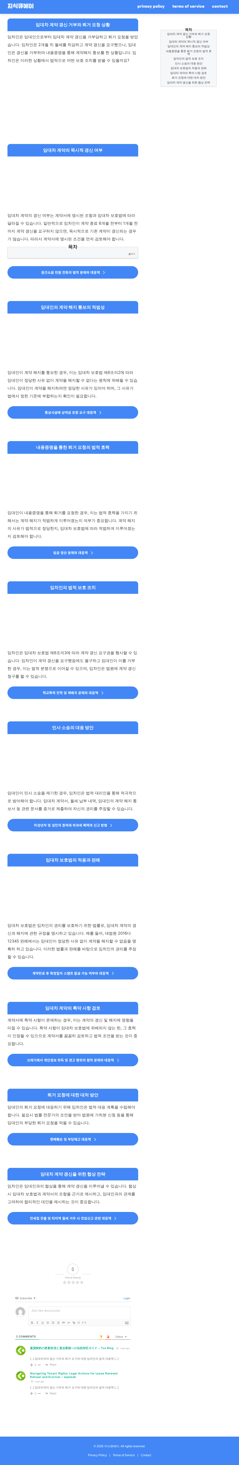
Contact (146, 1455)
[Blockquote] (63, 1322)
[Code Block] (68, 1322)
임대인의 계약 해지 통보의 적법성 (188, 46)
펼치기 (131, 253)
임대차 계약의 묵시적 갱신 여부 (188, 41)
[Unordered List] (58, 1322)
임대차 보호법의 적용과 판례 (189, 68)
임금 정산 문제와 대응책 (70, 552)
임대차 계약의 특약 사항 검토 (188, 73)
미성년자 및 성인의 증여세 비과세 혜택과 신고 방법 (70, 825)
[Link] (74, 1322)
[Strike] (47, 1322)
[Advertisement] (72, 94)
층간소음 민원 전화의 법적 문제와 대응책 (70, 272)
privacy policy (151, 7)
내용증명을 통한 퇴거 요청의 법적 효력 (189, 52)
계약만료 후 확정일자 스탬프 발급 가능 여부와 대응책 (70, 973)
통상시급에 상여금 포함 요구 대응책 (70, 412)
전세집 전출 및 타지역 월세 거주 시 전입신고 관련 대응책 (70, 1218)
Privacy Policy (97, 1455)
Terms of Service (124, 1455)
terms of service (188, 7)
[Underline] (42, 1322)
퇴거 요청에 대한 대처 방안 (189, 77)
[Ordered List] (53, 1322)
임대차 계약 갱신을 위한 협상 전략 (188, 82)
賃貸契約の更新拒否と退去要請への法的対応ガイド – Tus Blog (72, 1348)
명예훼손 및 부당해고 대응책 (70, 1139)
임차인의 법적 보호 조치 (188, 58)
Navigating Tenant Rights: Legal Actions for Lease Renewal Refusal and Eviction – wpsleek (74, 1375)
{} (78, 1322)
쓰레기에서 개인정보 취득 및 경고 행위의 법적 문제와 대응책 (70, 1060)
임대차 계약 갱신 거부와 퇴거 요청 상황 (188, 35)
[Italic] (37, 1322)
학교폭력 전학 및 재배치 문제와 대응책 (70, 692)
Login (126, 1298)
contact (220, 7)
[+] (84, 1322)
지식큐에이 (20, 7)
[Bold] (32, 1322)
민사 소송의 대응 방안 (188, 63)
